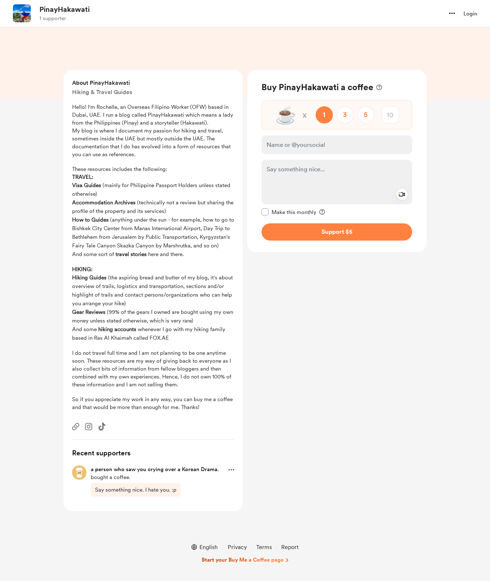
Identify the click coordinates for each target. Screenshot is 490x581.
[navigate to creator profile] (22, 13)
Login (470, 13)
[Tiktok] (102, 427)
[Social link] (75, 426)
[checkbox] (289, 212)
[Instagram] (88, 426)
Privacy (237, 547)
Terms (264, 547)
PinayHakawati (64, 9)
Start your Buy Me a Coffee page (242, 560)
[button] (452, 13)
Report (289, 547)
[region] (337, 161)
